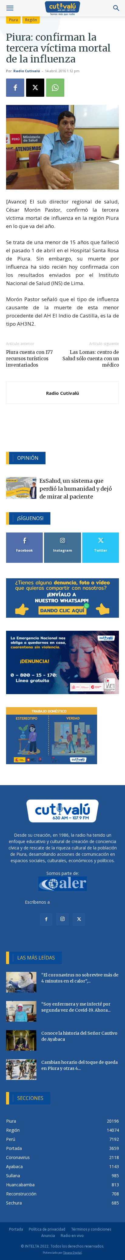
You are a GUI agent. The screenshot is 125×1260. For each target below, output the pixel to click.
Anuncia (48, 1236)
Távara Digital (72, 1252)
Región (31, 19)
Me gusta (24, 535)
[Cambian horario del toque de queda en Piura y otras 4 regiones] (21, 1069)
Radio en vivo (72, 1236)
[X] (35, 88)
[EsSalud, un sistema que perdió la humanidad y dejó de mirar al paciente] (21, 488)
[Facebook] (15, 88)
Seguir (62, 535)
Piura (13, 19)
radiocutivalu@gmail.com (75, 902)
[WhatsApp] (55, 88)
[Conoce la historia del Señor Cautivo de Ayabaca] (21, 1040)
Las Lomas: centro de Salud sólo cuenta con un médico (90, 358)
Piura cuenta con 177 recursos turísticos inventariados (29, 358)
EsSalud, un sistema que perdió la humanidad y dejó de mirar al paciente (75, 489)
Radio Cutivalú (26, 71)
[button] (9, 8)
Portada (16, 1229)
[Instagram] (62, 919)
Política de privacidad (47, 1229)
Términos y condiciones (91, 1229)
